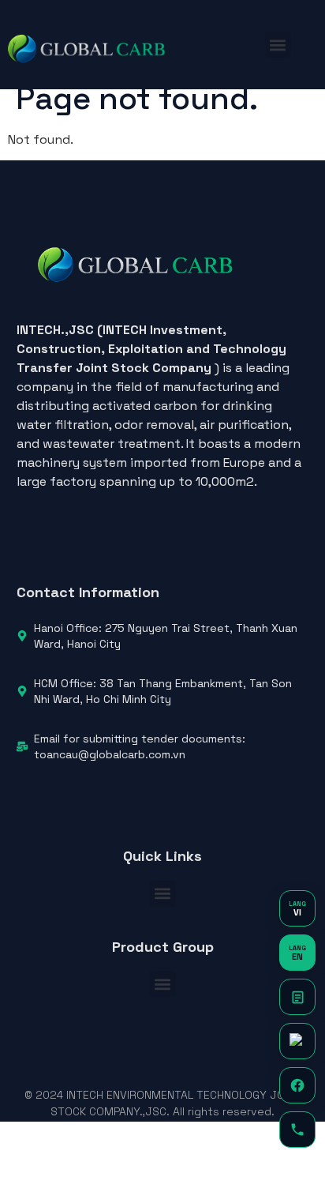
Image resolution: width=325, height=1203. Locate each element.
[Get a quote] (297, 997)
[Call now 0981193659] (297, 1129)
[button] (278, 45)
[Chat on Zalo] (297, 1041)
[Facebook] (297, 1085)
